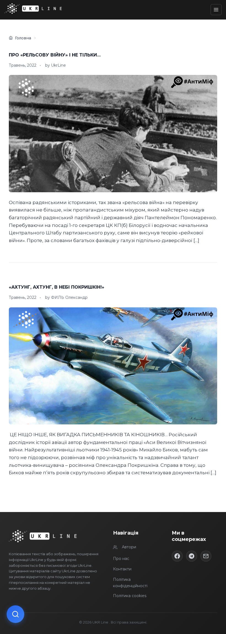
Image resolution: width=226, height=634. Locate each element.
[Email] (205, 556)
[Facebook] (177, 556)
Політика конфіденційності (130, 582)
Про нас (121, 558)
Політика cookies (129, 595)
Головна (23, 38)
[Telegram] (191, 556)
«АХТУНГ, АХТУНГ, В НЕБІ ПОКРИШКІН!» (56, 287)
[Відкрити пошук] (15, 614)
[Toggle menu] (216, 9)
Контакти (122, 569)
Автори (129, 546)
